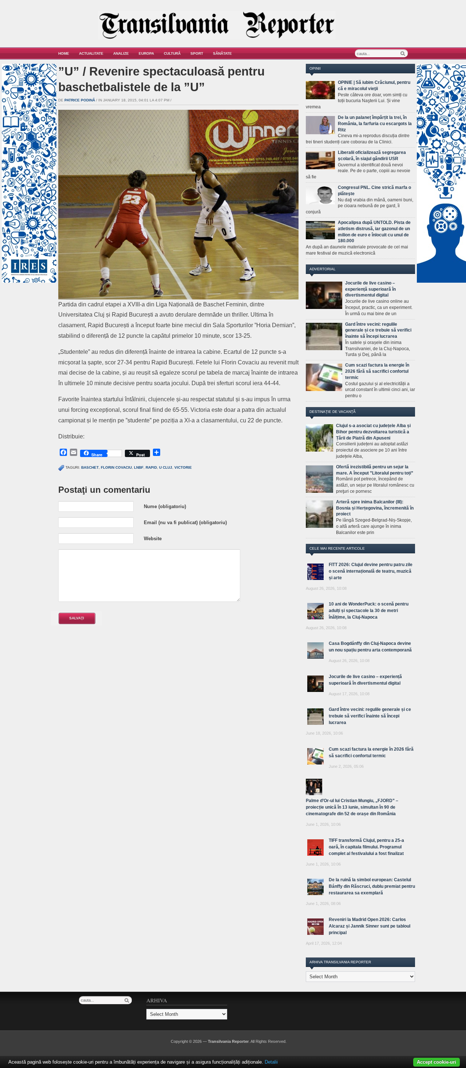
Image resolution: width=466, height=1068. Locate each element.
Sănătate (222, 53)
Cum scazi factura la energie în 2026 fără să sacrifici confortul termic (377, 371)
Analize (121, 53)
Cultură (172, 53)
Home (63, 53)
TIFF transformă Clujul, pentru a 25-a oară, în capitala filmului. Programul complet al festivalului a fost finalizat (366, 847)
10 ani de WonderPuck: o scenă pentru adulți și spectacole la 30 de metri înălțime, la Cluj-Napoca (368, 610)
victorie (183, 467)
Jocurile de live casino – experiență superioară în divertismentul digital (370, 289)
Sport (196, 53)
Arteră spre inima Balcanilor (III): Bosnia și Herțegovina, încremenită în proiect (375, 508)
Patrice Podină (79, 100)
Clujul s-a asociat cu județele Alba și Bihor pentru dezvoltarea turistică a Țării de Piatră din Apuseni (373, 432)
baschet (90, 467)
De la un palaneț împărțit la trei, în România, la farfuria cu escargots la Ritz (375, 123)
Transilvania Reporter (228, 1041)
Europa (146, 53)
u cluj (165, 467)
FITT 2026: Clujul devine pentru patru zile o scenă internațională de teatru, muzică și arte (370, 571)
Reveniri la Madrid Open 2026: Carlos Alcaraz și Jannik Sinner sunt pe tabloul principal (369, 926)
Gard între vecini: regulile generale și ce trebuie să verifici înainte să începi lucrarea (378, 330)
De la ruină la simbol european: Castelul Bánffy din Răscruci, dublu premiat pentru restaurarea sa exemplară (372, 886)
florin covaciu (116, 467)
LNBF (138, 467)
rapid (151, 467)
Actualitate (91, 53)
